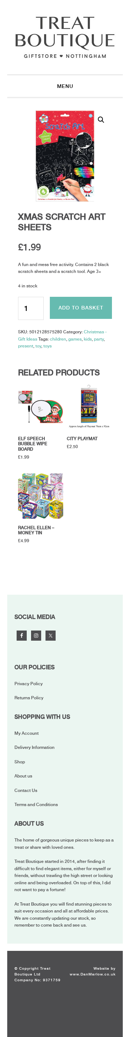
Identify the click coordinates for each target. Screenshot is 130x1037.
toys (47, 346)
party (99, 339)
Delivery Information (34, 747)
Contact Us (25, 790)
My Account (26, 733)
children (58, 339)
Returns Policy (28, 697)
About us (23, 776)
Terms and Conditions (36, 804)
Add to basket (80, 308)
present (25, 346)
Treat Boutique (65, 37)
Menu (65, 86)
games (75, 339)
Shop (19, 761)
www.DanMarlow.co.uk (93, 974)
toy (38, 346)
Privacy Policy (28, 683)
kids (88, 339)
